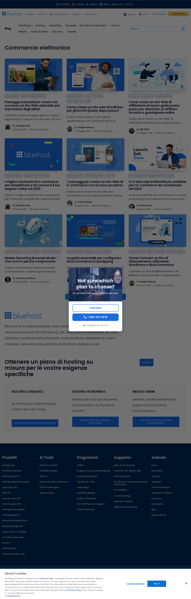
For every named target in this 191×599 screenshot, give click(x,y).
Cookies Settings (135, 583)
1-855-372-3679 (97, 317)
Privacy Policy (74, 590)
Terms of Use (46, 578)
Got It (157, 583)
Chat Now (95, 308)
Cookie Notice (13, 596)
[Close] (186, 583)
